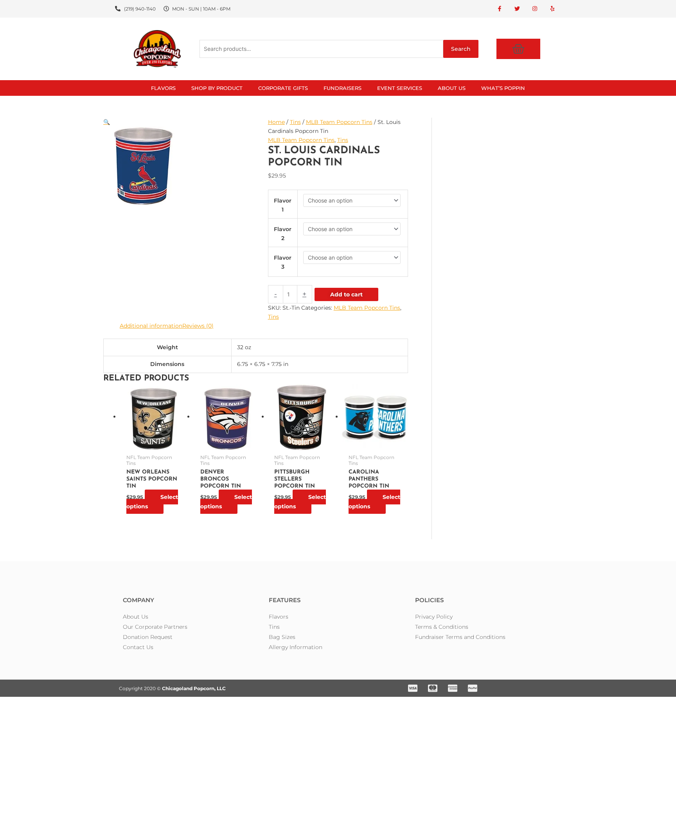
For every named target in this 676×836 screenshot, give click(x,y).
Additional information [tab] (151, 325)
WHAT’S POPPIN (503, 88)
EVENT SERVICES (399, 88)
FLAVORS (163, 88)
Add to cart (346, 294)
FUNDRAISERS (342, 88)
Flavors (278, 616)
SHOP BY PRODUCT (217, 88)
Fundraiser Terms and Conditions (460, 636)
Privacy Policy (434, 616)
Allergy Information (295, 647)
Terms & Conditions (441, 626)
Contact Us (138, 647)
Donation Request (148, 636)
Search (461, 48)
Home (276, 122)
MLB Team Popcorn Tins (339, 122)
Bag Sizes (282, 636)
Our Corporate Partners (155, 626)
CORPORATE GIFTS (283, 88)
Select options (152, 501)
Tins (295, 122)
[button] (179, 122)
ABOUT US (452, 88)
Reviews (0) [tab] (198, 325)
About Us (135, 616)
